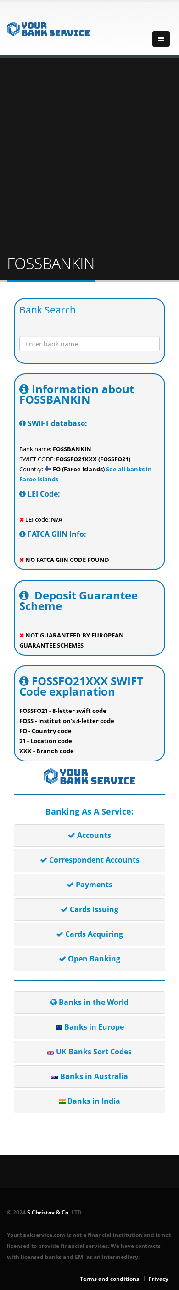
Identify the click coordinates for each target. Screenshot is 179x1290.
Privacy (158, 1278)
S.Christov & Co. (48, 1212)
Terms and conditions (109, 1278)
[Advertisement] (89, 156)
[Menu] (161, 39)
